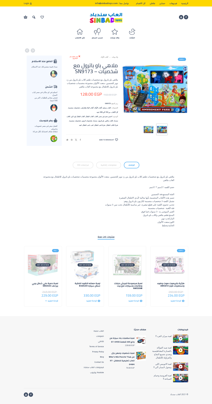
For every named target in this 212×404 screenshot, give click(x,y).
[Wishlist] (42, 17)
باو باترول (101, 121)
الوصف (131, 165)
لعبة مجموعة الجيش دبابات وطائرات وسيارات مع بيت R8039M (128, 285)
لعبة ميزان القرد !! (164, 336)
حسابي (162, 3)
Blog (102, 357)
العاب (96, 116)
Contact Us (99, 362)
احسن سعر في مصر (105, 116)
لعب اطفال (86, 125)
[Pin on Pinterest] (72, 140)
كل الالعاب (114, 112)
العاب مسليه (107, 108)
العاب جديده (99, 331)
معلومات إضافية (109, 165)
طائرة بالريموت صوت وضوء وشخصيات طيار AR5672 (170, 284)
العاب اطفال (90, 116)
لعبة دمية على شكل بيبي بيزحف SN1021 (45, 284)
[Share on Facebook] (81, 140)
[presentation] (128, 88)
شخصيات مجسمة (74, 108)
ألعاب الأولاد (104, 57)
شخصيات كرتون (87, 121)
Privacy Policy (98, 352)
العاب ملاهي (109, 121)
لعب (92, 125)
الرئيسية (184, 3)
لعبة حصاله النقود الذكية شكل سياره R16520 (87, 284)
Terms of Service (96, 346)
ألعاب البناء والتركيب (87, 108)
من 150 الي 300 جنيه (103, 112)
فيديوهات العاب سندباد (94, 367)
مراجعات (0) (83, 165)
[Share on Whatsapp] (68, 140)
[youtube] (181, 17)
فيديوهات (173, 3)
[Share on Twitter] (77, 140)
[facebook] (186, 17)
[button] (33, 17)
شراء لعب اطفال (99, 125)
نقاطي (152, 3)
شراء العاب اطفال (112, 125)
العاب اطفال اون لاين (78, 116)
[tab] (131, 166)
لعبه (80, 125)
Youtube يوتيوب (97, 372)
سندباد (95, 121)
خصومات (100, 336)
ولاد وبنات (115, 57)
